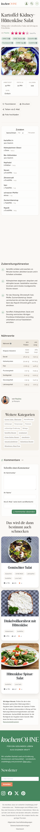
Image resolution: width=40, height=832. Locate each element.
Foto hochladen (12, 115)
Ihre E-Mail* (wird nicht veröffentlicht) (18, 502)
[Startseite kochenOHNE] (9, 3)
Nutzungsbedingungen (11, 722)
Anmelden (7, 784)
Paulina (18, 399)
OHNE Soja (20, 43)
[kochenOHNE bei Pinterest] (23, 793)
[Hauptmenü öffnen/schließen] (37, 3)
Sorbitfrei (32, 43)
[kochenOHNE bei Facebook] (10, 793)
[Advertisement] (19, 239)
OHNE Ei (5, 38)
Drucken (26, 104)
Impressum (20, 829)
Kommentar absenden (25, 512)
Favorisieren (10, 104)
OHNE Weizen (18, 38)
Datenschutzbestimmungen (20, 825)
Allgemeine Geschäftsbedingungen (20, 822)
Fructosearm (6, 43)
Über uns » (27, 762)
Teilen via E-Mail (12, 109)
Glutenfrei (31, 38)
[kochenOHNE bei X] (17, 793)
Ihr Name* (7, 493)
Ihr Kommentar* (10, 473)
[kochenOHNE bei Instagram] (3, 793)
